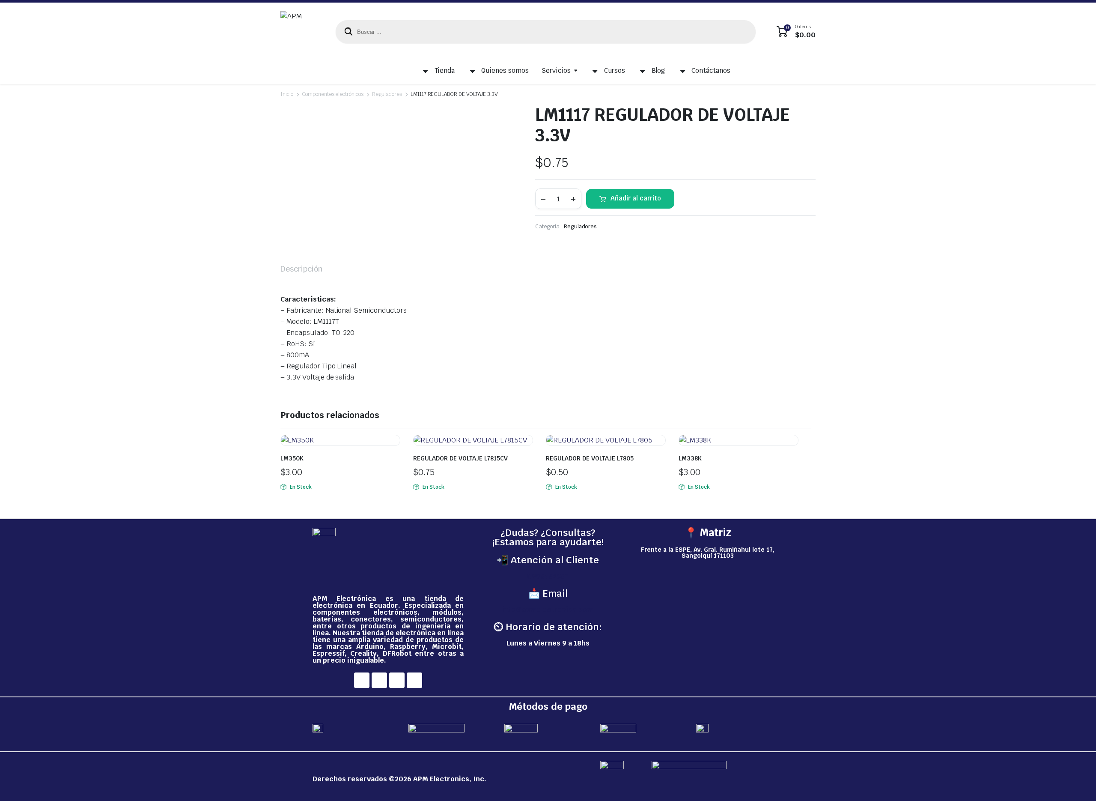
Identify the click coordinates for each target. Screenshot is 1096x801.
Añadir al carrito (636, 198)
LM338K (690, 458)
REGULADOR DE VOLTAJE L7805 (590, 458)
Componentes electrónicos (332, 94)
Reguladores (387, 94)
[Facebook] (361, 680)
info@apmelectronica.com (547, 609)
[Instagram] (379, 680)
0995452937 (548, 576)
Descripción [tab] (301, 269)
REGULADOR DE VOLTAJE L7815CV (460, 458)
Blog (658, 70)
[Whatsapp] (414, 680)
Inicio (286, 94)
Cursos (614, 70)
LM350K (292, 458)
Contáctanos (710, 70)
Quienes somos (505, 70)
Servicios (556, 70)
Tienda (445, 70)
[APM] (299, 31)
